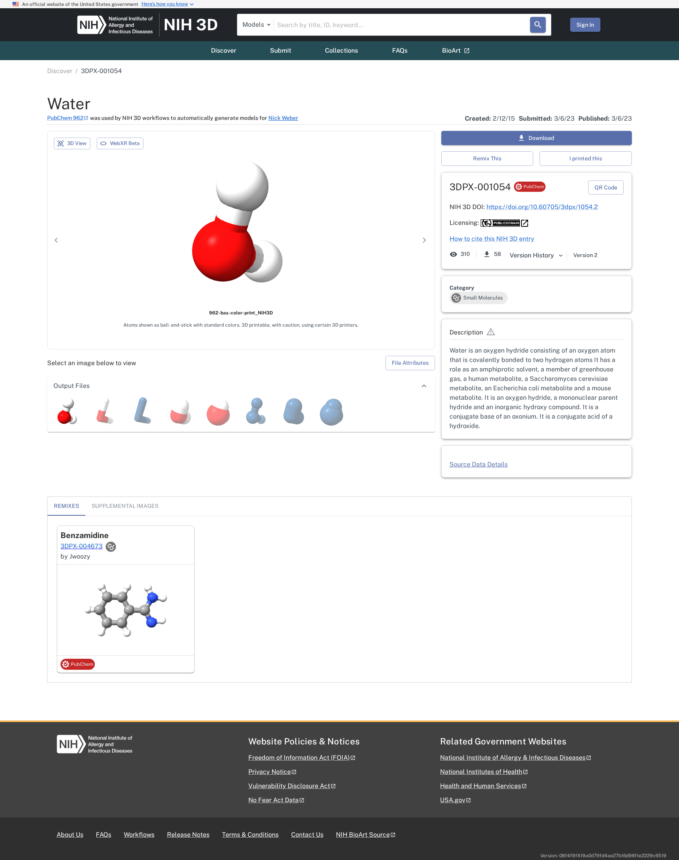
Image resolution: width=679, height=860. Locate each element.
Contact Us (307, 834)
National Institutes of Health (481, 771)
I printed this (585, 158)
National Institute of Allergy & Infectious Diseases (512, 757)
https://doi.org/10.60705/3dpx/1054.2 (542, 207)
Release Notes (188, 834)
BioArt (451, 50)
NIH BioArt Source (363, 834)
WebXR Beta (124, 143)
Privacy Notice (269, 771)
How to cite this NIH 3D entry (492, 239)
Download (541, 138)
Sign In (585, 25)
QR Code (606, 187)
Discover (223, 50)
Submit (280, 50)
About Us (70, 834)
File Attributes (410, 363)
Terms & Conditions (250, 834)
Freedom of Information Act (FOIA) (299, 757)
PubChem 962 (65, 118)
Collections (341, 50)
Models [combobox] (253, 24)
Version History (532, 255)
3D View (76, 143)
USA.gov (452, 800)
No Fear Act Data (273, 800)
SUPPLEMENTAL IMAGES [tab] (125, 506)
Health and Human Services (480, 786)
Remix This (487, 158)
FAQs (399, 50)
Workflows (139, 834)
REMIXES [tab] (66, 506)
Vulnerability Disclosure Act (289, 786)
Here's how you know (164, 4)
